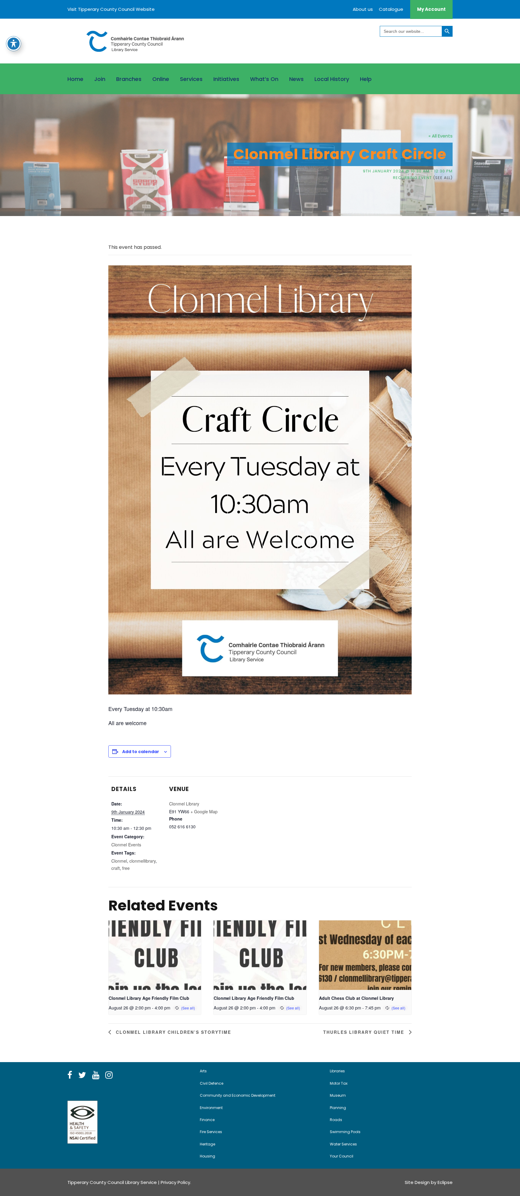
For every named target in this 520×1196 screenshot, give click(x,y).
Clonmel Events (126, 845)
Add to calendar (140, 752)
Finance (207, 1119)
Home (75, 79)
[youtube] (95, 1075)
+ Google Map (204, 811)
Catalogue (391, 9)
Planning (338, 1107)
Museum (338, 1095)
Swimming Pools (345, 1131)
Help (366, 79)
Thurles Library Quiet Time (364, 1032)
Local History (331, 79)
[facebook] (69, 1075)
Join (99, 79)
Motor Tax (339, 1083)
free (126, 868)
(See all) (443, 178)
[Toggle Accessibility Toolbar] (13, 43)
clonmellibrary (142, 861)
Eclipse (445, 1182)
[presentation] (155, 955)
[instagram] (109, 1075)
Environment (211, 1107)
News (296, 79)
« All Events (441, 136)
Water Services (343, 1144)
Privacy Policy (175, 1182)
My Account (431, 9)
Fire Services (211, 1131)
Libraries (337, 1071)
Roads (336, 1119)
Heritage (207, 1144)
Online (160, 79)
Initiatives (226, 79)
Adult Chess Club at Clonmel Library (356, 998)
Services (191, 79)
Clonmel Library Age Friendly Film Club (149, 998)
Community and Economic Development (237, 1095)
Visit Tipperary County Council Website (111, 9)
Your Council (341, 1156)
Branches (128, 79)
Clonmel (119, 861)
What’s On (264, 79)
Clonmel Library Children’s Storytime (172, 1032)
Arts (203, 1071)
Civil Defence (211, 1083)
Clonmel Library (184, 804)
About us (363, 9)
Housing (207, 1156)
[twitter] (82, 1075)
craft (115, 868)
